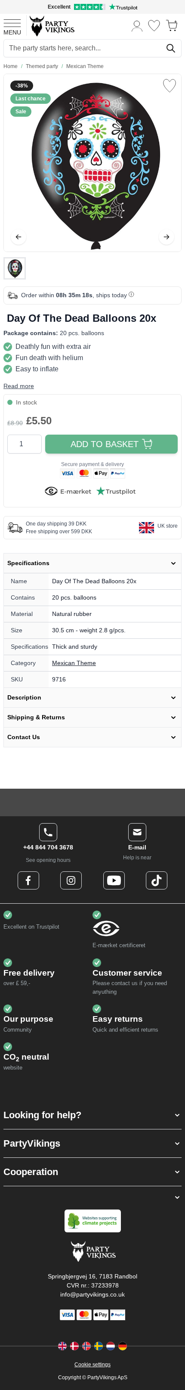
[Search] (170, 48)
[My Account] (137, 26)
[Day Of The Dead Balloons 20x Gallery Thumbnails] (14, 268)
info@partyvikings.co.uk (92, 1294)
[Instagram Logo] (71, 880)
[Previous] (18, 237)
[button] (92, 1115)
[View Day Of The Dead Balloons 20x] (14, 268)
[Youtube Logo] (114, 880)
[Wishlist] (154, 25)
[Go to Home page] (51, 25)
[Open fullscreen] (92, 163)
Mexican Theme (74, 662)
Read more (18, 385)
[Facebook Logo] (28, 880)
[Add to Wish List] (169, 85)
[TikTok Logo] (156, 880)
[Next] (166, 237)
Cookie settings (92, 1365)
